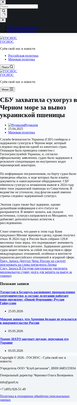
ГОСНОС (7, 41)
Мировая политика (21, 59)
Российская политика (23, 55)
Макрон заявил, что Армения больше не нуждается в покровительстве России (38, 321)
